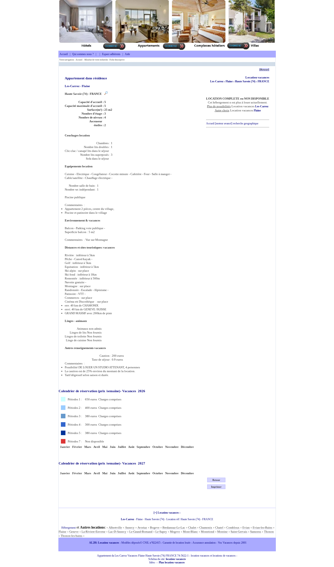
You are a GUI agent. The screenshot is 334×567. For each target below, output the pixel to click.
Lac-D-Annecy (117, 531)
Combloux (232, 527)
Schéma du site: (167, 559)
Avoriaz (142, 527)
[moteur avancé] (223, 123)
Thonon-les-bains (71, 535)
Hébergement (68, 527)
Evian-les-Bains (262, 527)
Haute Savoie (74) (245, 81)
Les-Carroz (216, 81)
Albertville (115, 527)
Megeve (175, 531)
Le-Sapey (161, 531)
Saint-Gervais (239, 531)
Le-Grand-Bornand (140, 531)
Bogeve (155, 527)
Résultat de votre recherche (96, 60)
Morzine (222, 531)
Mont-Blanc (190, 531)
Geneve (74, 531)
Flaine (229, 81)
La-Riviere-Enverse (93, 531)
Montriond (207, 531)
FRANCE (263, 81)
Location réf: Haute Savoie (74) (183, 519)
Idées (152, 562)
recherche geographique (245, 123)
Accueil (64, 54)
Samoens (255, 531)
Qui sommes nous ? (83, 54)
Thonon (269, 531)
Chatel (219, 527)
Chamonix (205, 527)
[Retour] (264, 69)
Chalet (192, 527)
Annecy (130, 527)
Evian (246, 527)
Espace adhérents (111, 54)
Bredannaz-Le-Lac (173, 527)
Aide (127, 54)
